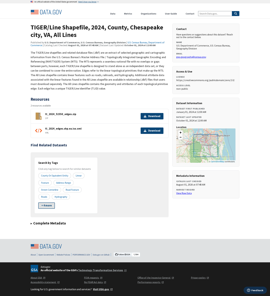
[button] (180, 132)
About (33, 254)
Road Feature (72, 189)
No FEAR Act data (93, 282)
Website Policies (63, 254)
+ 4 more (46, 205)
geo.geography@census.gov (191, 56)
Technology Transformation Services (100, 270)
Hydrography (61, 196)
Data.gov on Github (101, 254)
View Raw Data (184, 193)
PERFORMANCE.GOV (81, 254)
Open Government (46, 254)
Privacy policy (198, 277)
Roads (44, 196)
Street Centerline (49, 189)
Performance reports (149, 282)
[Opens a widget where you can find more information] (255, 290)
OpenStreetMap (217, 161)
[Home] (46, 12)
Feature (45, 182)
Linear (79, 175)
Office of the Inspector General (154, 277)
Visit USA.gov (101, 289)
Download (154, 116)
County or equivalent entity (54, 175)
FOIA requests (91, 277)
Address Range (63, 182)
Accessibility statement (44, 282)
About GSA (36, 277)
